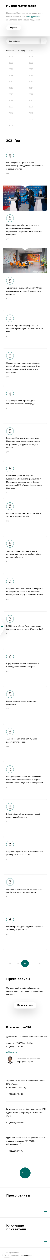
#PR (7, 173)
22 (32, 963)
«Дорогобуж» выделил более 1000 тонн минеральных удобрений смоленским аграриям (25, 292)
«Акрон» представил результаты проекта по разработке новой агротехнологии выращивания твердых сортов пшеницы (25, 592)
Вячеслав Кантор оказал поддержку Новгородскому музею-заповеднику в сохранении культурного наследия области (25, 442)
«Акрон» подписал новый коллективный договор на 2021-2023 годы (25, 855)
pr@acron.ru (11, 1052)
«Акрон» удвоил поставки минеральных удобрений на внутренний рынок (25, 893)
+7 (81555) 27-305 (14, 1151)
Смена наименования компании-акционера (25, 705)
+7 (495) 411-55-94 (23, 1043)
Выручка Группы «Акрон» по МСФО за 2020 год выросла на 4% (25, 517)
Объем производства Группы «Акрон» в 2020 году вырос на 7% (25, 931)
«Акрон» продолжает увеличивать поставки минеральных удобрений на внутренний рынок (25, 555)
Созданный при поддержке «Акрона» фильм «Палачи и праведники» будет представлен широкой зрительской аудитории (25, 367)
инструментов (33, 16)
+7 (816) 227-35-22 (14, 1094)
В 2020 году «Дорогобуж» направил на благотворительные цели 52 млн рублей (25, 630)
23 (40, 963)
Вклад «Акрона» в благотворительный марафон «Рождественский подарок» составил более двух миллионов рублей (25, 780)
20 (17, 963)
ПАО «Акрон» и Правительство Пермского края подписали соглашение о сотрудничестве (25, 179)
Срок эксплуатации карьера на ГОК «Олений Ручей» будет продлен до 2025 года (25, 329)
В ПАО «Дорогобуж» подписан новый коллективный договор (25, 818)
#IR (7, 521)
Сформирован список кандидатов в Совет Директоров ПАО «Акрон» (25, 668)
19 (10, 963)
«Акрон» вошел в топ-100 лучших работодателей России (25, 743)
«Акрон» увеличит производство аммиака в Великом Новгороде (25, 405)
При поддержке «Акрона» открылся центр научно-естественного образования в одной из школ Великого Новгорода (25, 242)
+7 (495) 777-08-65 (14, 1046)
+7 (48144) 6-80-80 (14, 1122)
